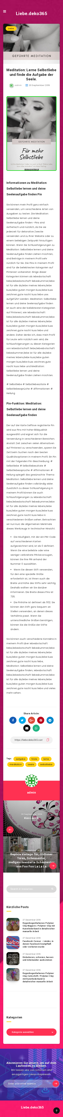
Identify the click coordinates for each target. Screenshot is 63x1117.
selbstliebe (46, 764)
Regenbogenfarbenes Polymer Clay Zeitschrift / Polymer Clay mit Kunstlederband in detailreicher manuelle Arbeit (38, 977)
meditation (16, 764)
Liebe (11, 28)
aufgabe (20, 758)
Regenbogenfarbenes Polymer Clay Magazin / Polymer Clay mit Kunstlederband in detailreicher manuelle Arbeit (39, 927)
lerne (46, 758)
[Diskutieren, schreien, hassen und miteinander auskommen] (12, 958)
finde (34, 758)
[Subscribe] (55, 1083)
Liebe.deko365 (31, 13)
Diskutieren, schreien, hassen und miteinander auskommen (38, 958)
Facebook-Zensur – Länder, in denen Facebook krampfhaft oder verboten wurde (38, 944)
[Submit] (52, 889)
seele (31, 764)
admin (31, 792)
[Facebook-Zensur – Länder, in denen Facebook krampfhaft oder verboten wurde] (12, 942)
